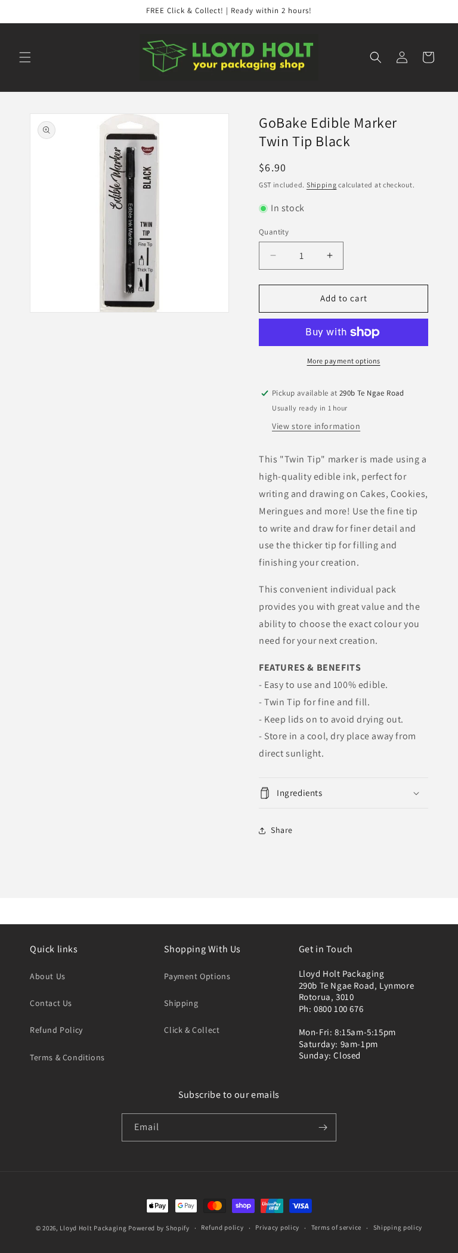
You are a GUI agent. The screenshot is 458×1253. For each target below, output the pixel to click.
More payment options (343, 360)
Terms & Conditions (67, 1057)
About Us (48, 976)
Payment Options (197, 976)
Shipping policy (398, 1227)
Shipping (322, 184)
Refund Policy (56, 1029)
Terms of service (336, 1227)
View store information (316, 426)
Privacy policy (277, 1227)
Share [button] (282, 830)
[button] (25, 57)
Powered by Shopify (159, 1228)
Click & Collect (191, 1029)
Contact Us (51, 1003)
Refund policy (222, 1227)
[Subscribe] (323, 1127)
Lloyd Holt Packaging (93, 1228)
